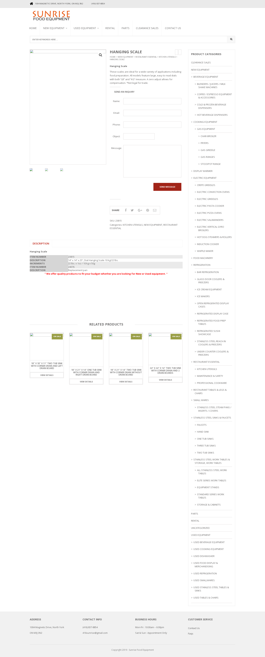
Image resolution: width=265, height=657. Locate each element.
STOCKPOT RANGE (211, 164)
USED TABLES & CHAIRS (205, 597)
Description (41, 243)
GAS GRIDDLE (208, 150)
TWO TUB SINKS (205, 452)
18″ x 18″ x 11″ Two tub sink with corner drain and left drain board (47, 366)
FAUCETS (202, 424)
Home (33, 28)
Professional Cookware (212, 383)
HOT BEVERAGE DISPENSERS (212, 114)
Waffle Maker (205, 251)
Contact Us (173, 28)
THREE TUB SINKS (206, 445)
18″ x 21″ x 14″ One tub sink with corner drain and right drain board (86, 372)
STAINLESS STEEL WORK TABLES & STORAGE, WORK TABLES (211, 461)
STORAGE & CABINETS (209, 504)
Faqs (190, 633)
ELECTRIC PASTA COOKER (210, 205)
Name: (116, 101)
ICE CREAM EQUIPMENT (209, 289)
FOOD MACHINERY (203, 258)
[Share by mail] (154, 210)
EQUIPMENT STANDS (208, 487)
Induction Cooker (208, 244)
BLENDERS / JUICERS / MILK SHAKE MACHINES (88, 46)
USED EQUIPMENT (85, 28)
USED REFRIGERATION (205, 573)
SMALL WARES (201, 400)
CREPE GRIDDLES (206, 185)
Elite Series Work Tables (211, 480)
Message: (116, 148)
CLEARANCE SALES (147, 28)
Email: (116, 112)
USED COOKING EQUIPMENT (208, 549)
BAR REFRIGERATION (208, 272)
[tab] (41, 243)
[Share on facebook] (126, 210)
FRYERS (205, 143)
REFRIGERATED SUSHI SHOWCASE (208, 332)
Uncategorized (200, 528)
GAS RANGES (208, 157)
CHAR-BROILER (208, 136)
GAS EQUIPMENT (206, 129)
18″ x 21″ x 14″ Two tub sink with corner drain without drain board (126, 372)
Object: (116, 136)
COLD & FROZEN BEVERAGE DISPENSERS (211, 106)
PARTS (125, 28)
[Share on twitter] (132, 210)
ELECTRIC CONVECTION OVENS (213, 192)
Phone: (116, 124)
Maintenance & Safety (210, 376)
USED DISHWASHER (204, 556)
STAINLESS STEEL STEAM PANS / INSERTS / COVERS (214, 409)
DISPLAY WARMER (203, 171)
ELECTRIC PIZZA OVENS (209, 212)
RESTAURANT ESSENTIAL (146, 57)
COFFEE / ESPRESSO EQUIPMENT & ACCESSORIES (214, 96)
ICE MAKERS (203, 296)
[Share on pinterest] (147, 210)
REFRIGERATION (201, 264)
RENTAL (110, 28)
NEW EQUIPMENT (54, 28)
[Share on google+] (140, 210)
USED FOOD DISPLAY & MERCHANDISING (205, 564)
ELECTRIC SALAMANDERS (210, 220)
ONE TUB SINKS (205, 438)
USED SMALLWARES (204, 580)
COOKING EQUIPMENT (205, 121)
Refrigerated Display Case (212, 313)
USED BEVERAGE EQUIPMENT (81, 48)
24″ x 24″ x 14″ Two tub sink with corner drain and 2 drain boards (165, 370)
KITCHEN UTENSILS (167, 57)
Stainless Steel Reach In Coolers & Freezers (88, 44)
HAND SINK (203, 431)
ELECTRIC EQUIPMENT (205, 177)
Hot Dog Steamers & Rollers (214, 237)
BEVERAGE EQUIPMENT (54, 45)
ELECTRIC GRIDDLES (207, 199)
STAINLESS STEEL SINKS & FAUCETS (212, 417)
